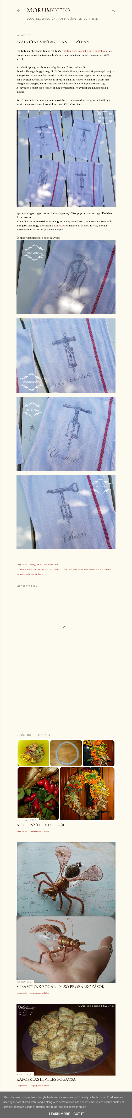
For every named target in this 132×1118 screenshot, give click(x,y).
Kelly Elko (59, 225)
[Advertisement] (66, 701)
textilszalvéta (90, 569)
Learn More (59, 1114)
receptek (43, 18)
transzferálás (104, 569)
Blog (30, 18)
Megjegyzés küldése (39, 831)
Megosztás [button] (21, 564)
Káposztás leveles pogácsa (46, 1079)
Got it (78, 1114)
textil (80, 569)
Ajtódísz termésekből (40, 825)
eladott (84, 18)
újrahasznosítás (64, 18)
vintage (39, 574)
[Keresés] (113, 9)
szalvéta (73, 569)
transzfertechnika (25, 574)
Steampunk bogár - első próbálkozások (60, 986)
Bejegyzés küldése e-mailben (44, 564)
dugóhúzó (42, 569)
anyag (28, 569)
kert (50, 569)
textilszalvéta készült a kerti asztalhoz (84, 50)
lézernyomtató (60, 569)
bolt (95, 18)
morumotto (48, 10)
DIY (34, 569)
